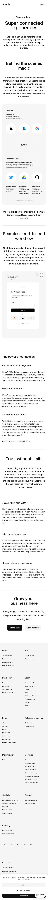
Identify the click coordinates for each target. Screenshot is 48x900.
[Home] (5, 4)
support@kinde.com (24, 215)
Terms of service (8, 867)
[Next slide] (41, 275)
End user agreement (9, 872)
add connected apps (21, 441)
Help (42, 895)
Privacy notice (7, 863)
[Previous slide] (36, 275)
